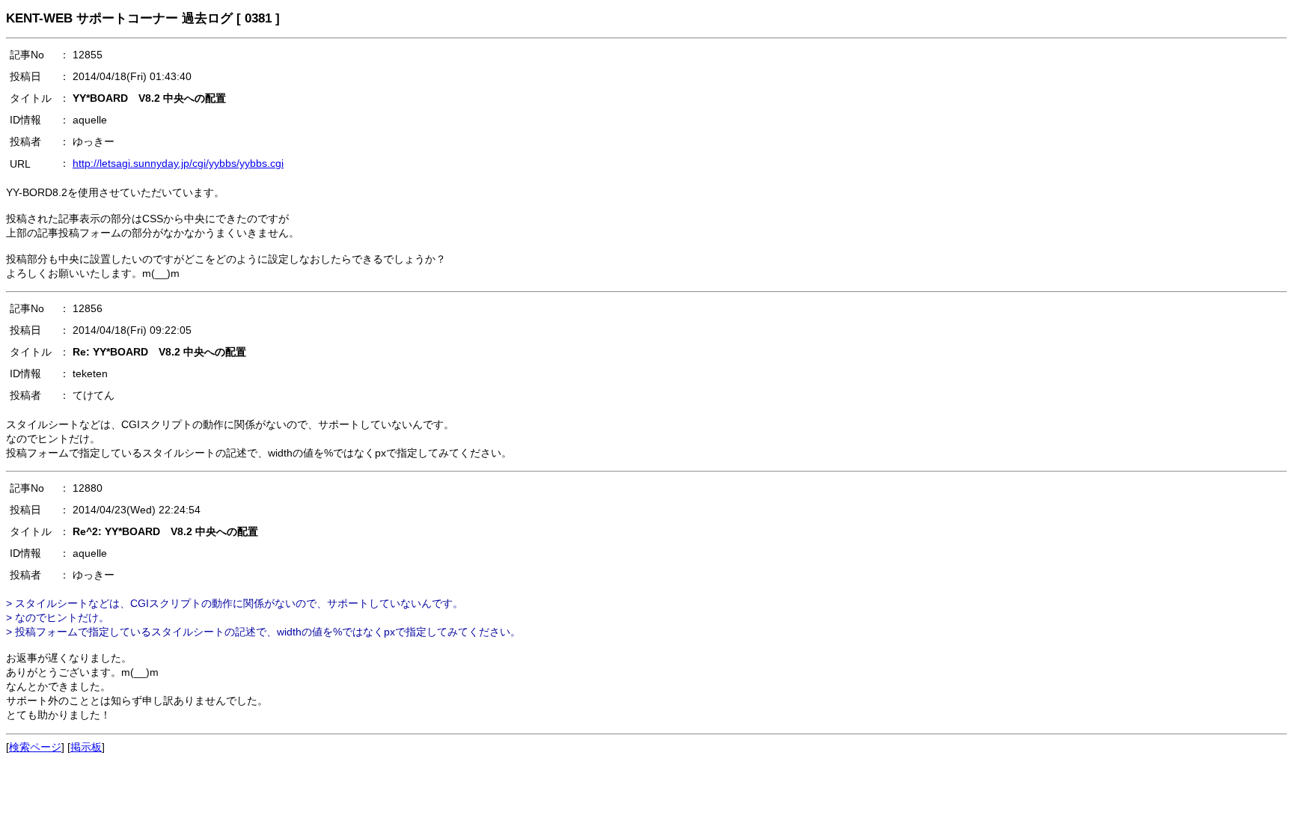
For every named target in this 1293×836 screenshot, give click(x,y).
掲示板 (86, 747)
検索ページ (35, 747)
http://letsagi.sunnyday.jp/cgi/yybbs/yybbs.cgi (178, 163)
